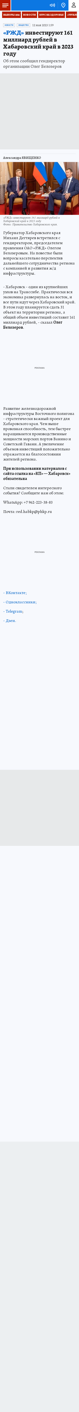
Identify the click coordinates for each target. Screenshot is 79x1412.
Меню (5, 5)
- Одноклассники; (19, 602)
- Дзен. (9, 620)
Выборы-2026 (11, 14)
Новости (29, 14)
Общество (23, 25)
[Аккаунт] (73, 5)
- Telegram (12, 611)
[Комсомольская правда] (24, 5)
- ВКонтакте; (15, 593)
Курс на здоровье (51, 14)
